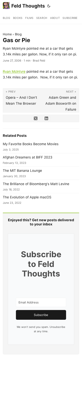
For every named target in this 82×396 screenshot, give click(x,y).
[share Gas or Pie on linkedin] (46, 118)
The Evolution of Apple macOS (27, 197)
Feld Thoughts (28, 6)
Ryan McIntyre (14, 71)
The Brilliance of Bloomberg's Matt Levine (36, 184)
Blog (18, 34)
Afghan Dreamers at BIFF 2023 (27, 157)
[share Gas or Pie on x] (35, 118)
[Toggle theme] (48, 6)
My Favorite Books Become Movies (31, 144)
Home (7, 34)
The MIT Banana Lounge (22, 171)
